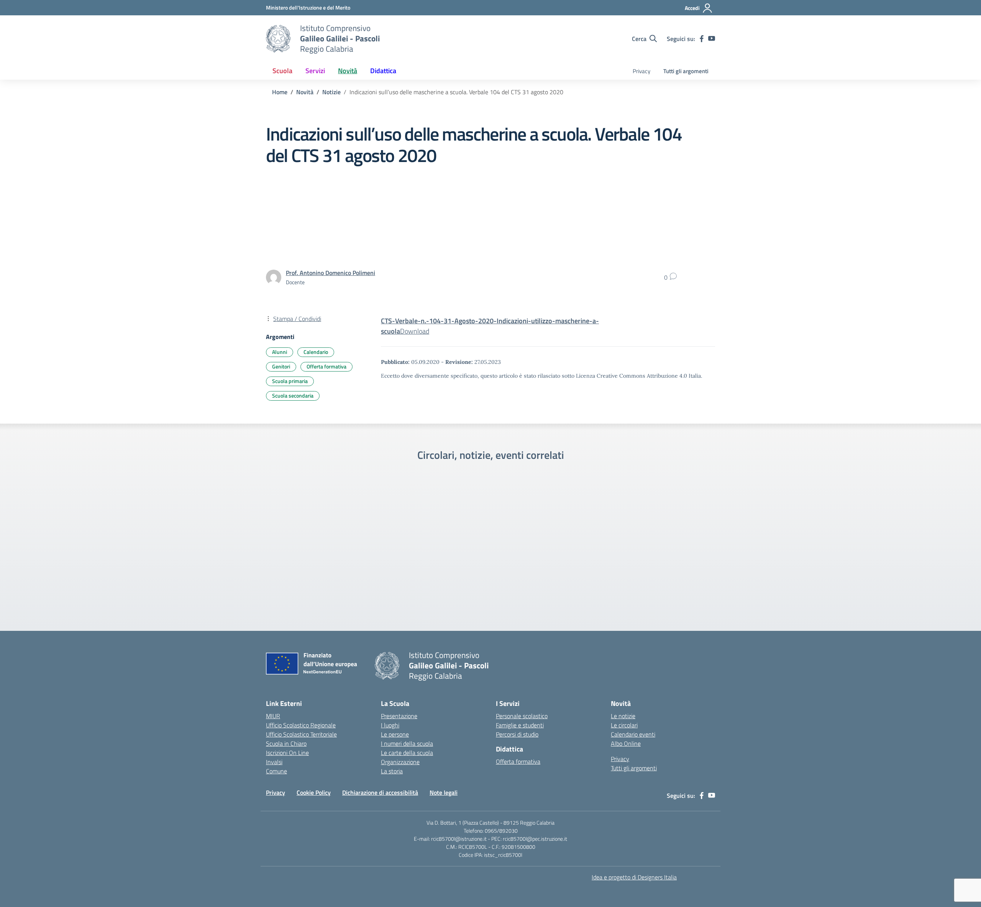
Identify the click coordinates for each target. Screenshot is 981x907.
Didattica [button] (383, 70)
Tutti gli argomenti (686, 71)
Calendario (315, 352)
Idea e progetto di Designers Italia (634, 877)
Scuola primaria (290, 381)
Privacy (641, 71)
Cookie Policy (314, 792)
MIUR (273, 715)
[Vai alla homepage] (278, 38)
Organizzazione (400, 761)
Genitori (281, 366)
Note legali (444, 792)
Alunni (279, 352)
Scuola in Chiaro (286, 743)
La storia (392, 771)
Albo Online (626, 743)
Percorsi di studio (517, 734)
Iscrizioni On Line (287, 752)
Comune (276, 771)
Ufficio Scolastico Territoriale (301, 734)
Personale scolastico (522, 715)
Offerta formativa (326, 366)
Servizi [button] (315, 70)
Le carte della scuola (407, 752)
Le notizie (623, 715)
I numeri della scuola (407, 743)
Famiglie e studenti (520, 725)
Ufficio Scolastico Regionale (301, 725)
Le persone (395, 734)
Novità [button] (347, 70)
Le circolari (624, 725)
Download (414, 331)
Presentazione (399, 715)
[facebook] (701, 38)
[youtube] (711, 38)
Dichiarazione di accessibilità (380, 792)
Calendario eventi (633, 734)
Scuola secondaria (292, 395)
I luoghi (390, 725)
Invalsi (274, 761)
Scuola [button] (282, 70)
